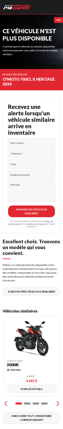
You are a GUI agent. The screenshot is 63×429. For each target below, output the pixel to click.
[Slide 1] (19, 403)
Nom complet (18, 142)
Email (13, 164)
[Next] (57, 403)
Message (15, 184)
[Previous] (6, 403)
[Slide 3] (36, 403)
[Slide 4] (44, 403)
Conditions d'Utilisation (36, 224)
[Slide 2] (27, 403)
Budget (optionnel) (20, 174)
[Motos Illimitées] (17, 7)
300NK (13, 365)
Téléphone (16, 153)
